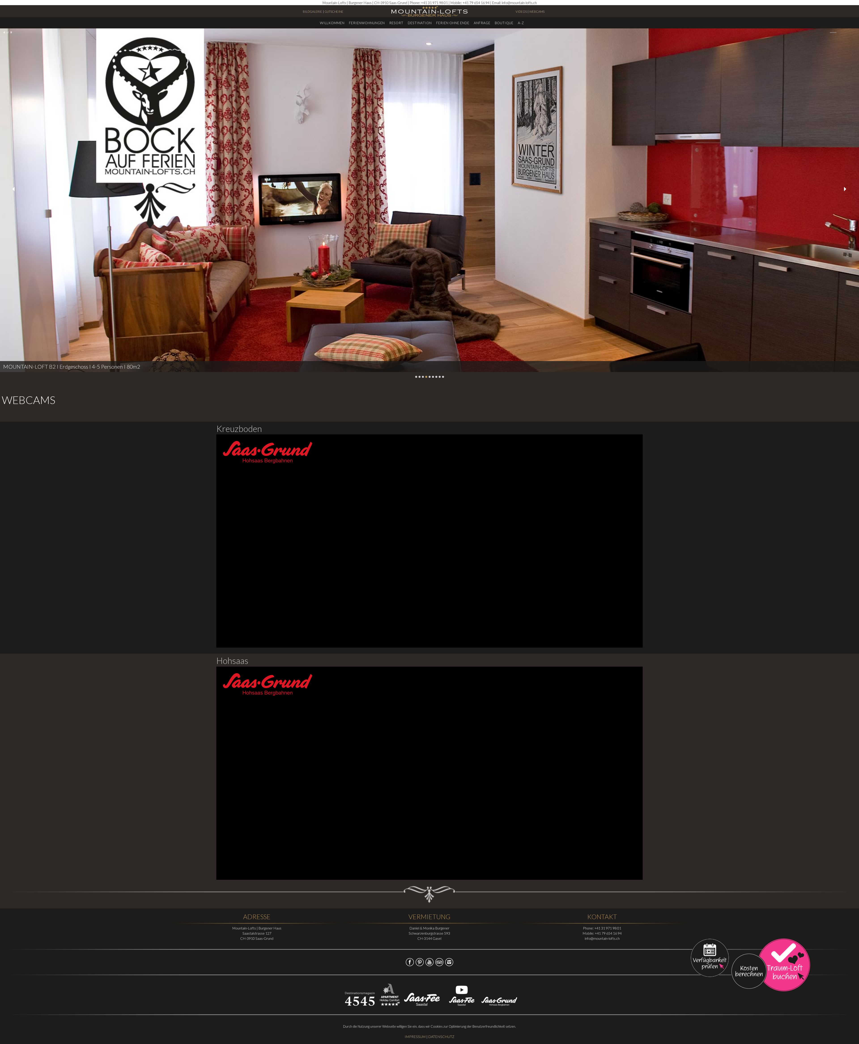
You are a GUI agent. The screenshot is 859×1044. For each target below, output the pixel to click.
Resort (396, 23)
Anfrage (482, 23)
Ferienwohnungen (367, 23)
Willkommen (332, 23)
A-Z (521, 23)
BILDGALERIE (312, 11)
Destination (420, 23)
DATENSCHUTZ (441, 1036)
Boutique (504, 23)
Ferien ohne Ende (452, 23)
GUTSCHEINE (334, 11)
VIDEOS (521, 11)
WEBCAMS (536, 11)
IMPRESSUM (415, 1036)
